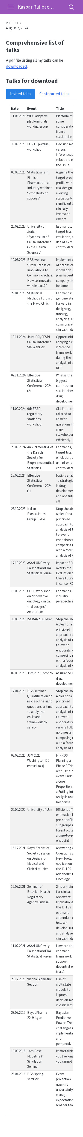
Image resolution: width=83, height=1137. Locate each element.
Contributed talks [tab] (54, 93)
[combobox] (71, 6)
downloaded (16, 66)
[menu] (11, 7)
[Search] (71, 6)
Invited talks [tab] (20, 93)
